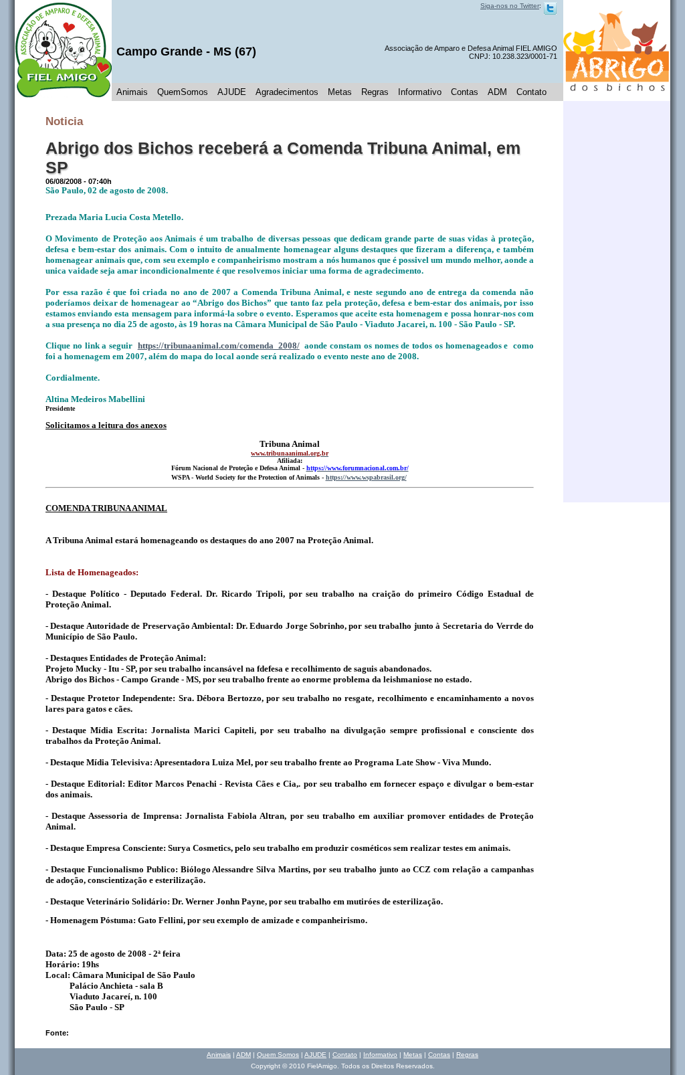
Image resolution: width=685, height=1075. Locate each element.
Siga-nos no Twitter (509, 5)
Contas (464, 92)
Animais (132, 92)
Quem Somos (278, 1054)
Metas (340, 92)
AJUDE (231, 92)
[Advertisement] (616, 301)
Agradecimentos (287, 92)
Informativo (420, 92)
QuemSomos (182, 92)
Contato (531, 92)
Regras (375, 92)
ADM (497, 92)
